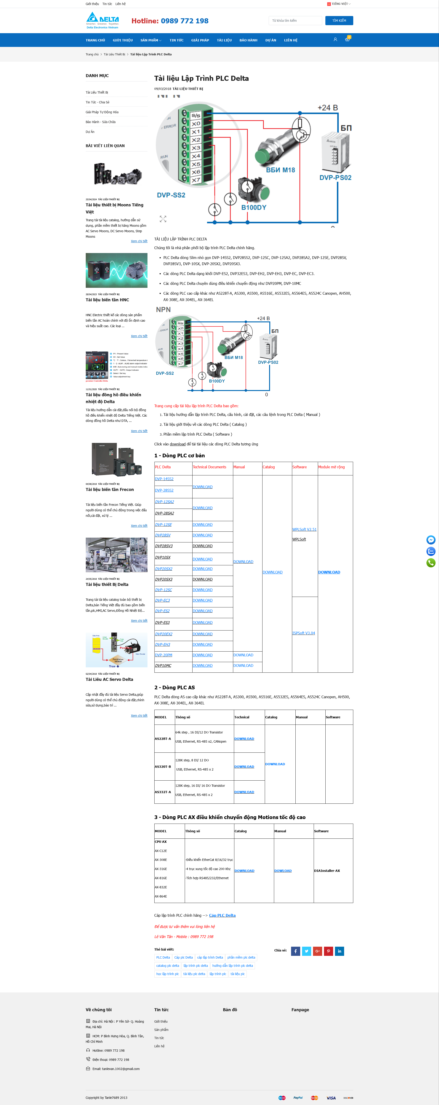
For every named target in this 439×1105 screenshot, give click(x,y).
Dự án (270, 40)
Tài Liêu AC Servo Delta (109, 679)
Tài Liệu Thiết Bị (114, 54)
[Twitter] (306, 951)
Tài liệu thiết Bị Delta (107, 584)
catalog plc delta (167, 965)
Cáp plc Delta (183, 957)
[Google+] (317, 951)
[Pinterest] (328, 951)
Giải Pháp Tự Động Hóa (102, 112)
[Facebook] (295, 951)
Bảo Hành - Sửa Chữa (100, 122)
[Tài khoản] (335, 40)
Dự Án (90, 131)
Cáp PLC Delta (222, 915)
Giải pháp (200, 40)
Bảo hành (248, 40)
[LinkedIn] (339, 951)
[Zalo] (431, 551)
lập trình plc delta (196, 965)
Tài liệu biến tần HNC (107, 299)
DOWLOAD (283, 870)
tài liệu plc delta (194, 974)
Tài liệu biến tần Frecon (110, 489)
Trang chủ (95, 40)
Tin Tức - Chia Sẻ (97, 102)
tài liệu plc (238, 974)
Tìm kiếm (339, 20)
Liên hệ (120, 4)
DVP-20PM (163, 654)
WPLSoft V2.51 (304, 529)
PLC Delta (163, 957)
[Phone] (431, 562)
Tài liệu (224, 40)
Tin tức (107, 4)
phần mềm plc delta (241, 957)
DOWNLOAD (203, 486)
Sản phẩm (149, 40)
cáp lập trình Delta (210, 957)
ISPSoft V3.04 (303, 633)
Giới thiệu (92, 4)
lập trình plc (218, 974)
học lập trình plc (167, 974)
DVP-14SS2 (164, 478)
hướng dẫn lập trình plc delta (232, 965)
